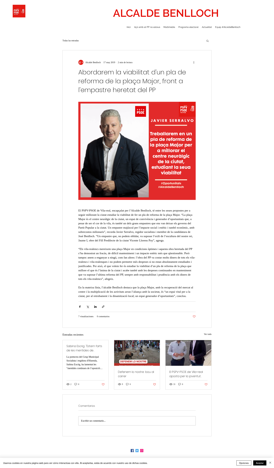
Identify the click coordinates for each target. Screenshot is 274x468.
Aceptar (260, 463)
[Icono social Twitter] (137, 450)
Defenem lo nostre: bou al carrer (136, 374)
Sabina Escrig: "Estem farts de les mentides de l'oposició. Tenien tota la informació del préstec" (84, 348)
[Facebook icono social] (132, 450)
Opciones (244, 463)
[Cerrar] (270, 462)
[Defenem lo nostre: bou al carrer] (137, 353)
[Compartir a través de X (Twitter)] (87, 306)
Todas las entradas (70, 40)
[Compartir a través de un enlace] (103, 306)
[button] (207, 40)
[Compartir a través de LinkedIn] (95, 306)
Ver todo (208, 334)
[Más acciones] (194, 62)
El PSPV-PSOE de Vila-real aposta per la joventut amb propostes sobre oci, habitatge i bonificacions (187, 374)
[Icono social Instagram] (141, 450)
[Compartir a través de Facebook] (79, 306)
